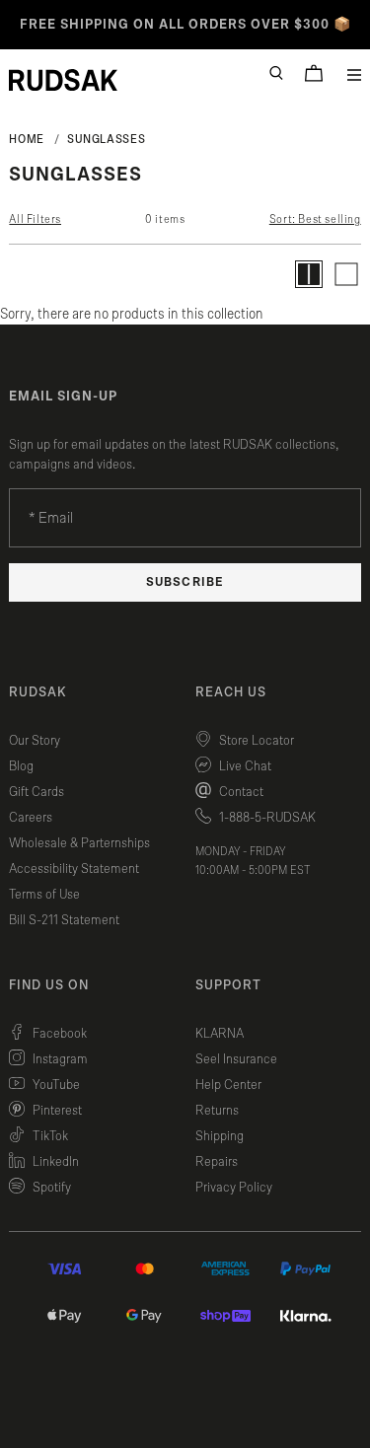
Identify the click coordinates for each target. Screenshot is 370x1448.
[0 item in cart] (314, 73)
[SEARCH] (276, 73)
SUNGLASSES (106, 139)
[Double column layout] (309, 274)
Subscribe (184, 582)
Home (26, 139)
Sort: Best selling (315, 219)
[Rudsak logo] (63, 80)
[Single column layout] (346, 274)
